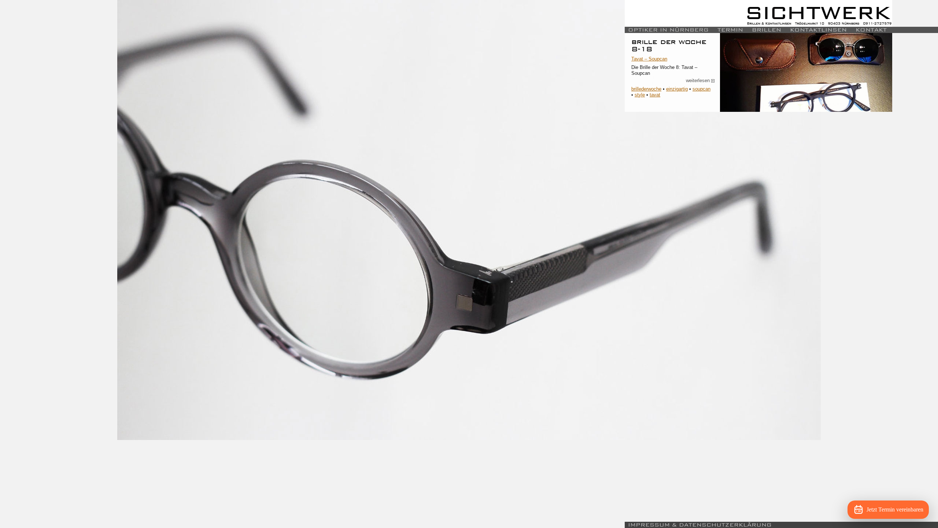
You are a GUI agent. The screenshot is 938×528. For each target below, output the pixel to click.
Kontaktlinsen (818, 30)
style (640, 95)
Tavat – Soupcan (649, 59)
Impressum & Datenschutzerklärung (700, 525)
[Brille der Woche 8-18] (806, 72)
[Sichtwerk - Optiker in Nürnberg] (758, 13)
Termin (730, 30)
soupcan (701, 89)
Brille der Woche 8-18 (668, 45)
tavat (655, 95)
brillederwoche (646, 89)
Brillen (766, 30)
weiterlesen (700, 81)
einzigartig (677, 89)
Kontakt (871, 30)
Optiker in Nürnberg (668, 30)
